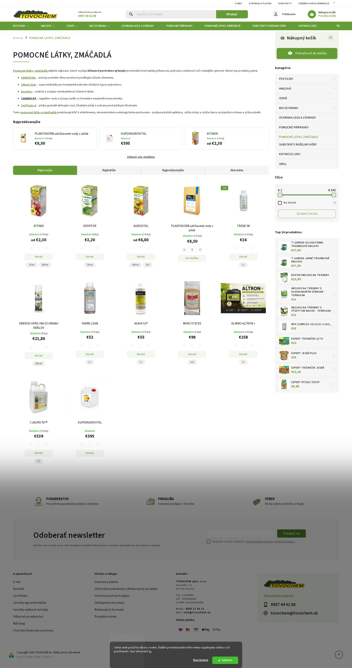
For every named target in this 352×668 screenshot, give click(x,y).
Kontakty (285, 3)
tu (150, 651)
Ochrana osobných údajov (112, 596)
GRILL (283, 164)
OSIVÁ (283, 98)
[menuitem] (24, 26)
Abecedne (236, 170)
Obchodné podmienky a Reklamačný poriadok (126, 589)
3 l (243, 362)
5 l (38, 461)
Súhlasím (227, 660)
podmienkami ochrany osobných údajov (271, 542)
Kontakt (18, 589)
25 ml (31, 264)
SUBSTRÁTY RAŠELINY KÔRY (298, 144)
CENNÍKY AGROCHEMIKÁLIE (313, 3)
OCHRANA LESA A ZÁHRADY (297, 117)
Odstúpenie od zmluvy (109, 602)
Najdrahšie (109, 170)
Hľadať (232, 14)
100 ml (45, 264)
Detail (39, 257)
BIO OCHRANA (288, 108)
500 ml (38, 363)
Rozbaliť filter (307, 214)
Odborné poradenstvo (28, 616)
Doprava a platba (260, 3)
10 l (148, 264)
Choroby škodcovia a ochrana (33, 630)
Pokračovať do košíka (310, 53)
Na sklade (310, 203)
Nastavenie (200, 660)
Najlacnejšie (45, 170)
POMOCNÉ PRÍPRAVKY (294, 127)
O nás (238, 3)
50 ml (89, 264)
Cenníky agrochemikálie (29, 602)
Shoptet (29, 657)
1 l (243, 264)
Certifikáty (20, 596)
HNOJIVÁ (285, 88)
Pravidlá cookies (106, 616)
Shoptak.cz (47, 657)
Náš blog (19, 623)
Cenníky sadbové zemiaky (30, 609)
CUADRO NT (28, 99)
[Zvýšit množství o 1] (200, 249)
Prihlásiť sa (291, 533)
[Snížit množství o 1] (184, 249)
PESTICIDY (286, 79)
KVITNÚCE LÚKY (289, 154)
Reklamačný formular (109, 609)
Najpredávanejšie (173, 170)
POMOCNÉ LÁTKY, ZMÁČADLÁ (298, 137)
